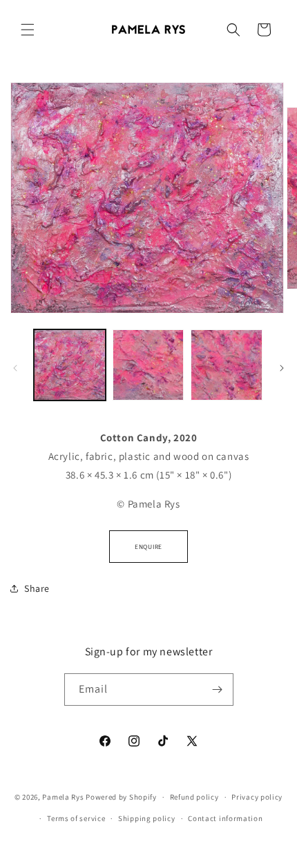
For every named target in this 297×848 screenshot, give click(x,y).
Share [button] (37, 588)
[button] (27, 30)
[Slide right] (282, 368)
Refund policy (194, 797)
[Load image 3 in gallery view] (226, 365)
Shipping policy (146, 818)
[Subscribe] (217, 689)
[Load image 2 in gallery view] (148, 365)
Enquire (148, 546)
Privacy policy (256, 797)
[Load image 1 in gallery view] (70, 365)
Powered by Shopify (121, 797)
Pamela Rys (63, 797)
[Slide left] (15, 368)
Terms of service (76, 818)
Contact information (225, 818)
